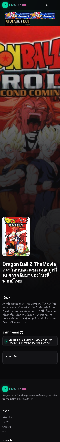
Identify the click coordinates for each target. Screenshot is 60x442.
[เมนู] (55, 5)
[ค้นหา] (47, 5)
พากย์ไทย (6, 426)
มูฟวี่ (4, 431)
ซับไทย (5, 422)
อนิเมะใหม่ (7, 417)
